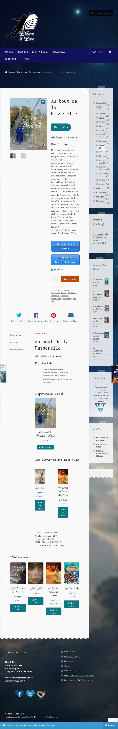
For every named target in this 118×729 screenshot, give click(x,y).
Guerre (101, 126)
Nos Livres (9, 51)
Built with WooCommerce (47, 717)
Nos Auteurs (23, 51)
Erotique (72, 293)
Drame (63, 293)
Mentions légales (72, 671)
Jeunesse (103, 141)
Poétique (55, 296)
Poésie (101, 152)
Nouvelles (102, 146)
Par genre (100, 200)
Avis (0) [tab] (14, 342)
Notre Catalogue (72, 656)
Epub (98, 188)
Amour (66, 290)
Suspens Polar (102, 168)
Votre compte (11, 58)
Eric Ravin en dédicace (102, 438)
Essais (101, 117)
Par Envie (100, 196)
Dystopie (102, 113)
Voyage (102, 184)
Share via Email (70, 321)
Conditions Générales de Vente (79, 675)
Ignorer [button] (111, 725)
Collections (34, 72)
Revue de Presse (58, 51)
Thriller (102, 180)
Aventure (55, 293)
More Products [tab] (16, 350)
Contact (28, 58)
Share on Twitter (19, 321)
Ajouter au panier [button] (45, 447)
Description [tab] (15, 335)
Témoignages (104, 174)
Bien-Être (101, 108)
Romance (45, 72)
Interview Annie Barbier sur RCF (102, 453)
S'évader (67, 299)
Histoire (102, 130)
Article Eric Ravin (101, 445)
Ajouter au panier (70, 279)
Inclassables (102, 135)
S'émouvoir (56, 299)
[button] (43, 102)
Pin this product (53, 321)
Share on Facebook (36, 321)
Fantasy (102, 122)
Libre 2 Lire (70, 652)
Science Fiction (102, 161)
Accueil (11, 72)
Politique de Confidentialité (78, 680)
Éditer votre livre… (40, 51)
